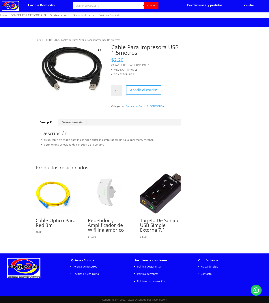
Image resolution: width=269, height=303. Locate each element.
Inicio (3, 15)
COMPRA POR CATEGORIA (26, 15)
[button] (99, 50)
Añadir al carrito (143, 89)
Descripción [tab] (47, 122)
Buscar (151, 5)
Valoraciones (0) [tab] (72, 122)
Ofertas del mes (59, 15)
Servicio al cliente (84, 15)
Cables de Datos (69, 40)
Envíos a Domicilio (110, 15)
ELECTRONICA (51, 40)
